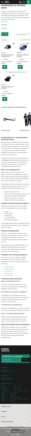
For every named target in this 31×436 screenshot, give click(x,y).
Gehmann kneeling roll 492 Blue (23, 55)
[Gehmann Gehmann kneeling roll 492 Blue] (23, 47)
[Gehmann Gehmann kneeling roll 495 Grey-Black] (7, 47)
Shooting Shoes (9, 271)
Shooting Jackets (9, 267)
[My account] (21, 2)
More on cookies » (15, 434)
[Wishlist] (24, 2)
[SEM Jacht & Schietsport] (9, 2)
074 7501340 (5, 369)
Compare (5, 59)
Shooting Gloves (9, 275)
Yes (14, 431)
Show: (22, 39)
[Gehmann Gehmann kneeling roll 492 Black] (7, 79)
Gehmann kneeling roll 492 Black (7, 87)
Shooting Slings (8, 273)
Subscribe (25, 359)
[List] (29, 40)
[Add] (4, 67)
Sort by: (18, 34)
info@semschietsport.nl (9, 371)
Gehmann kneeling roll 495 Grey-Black (7, 55)
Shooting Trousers (9, 269)
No (21, 431)
